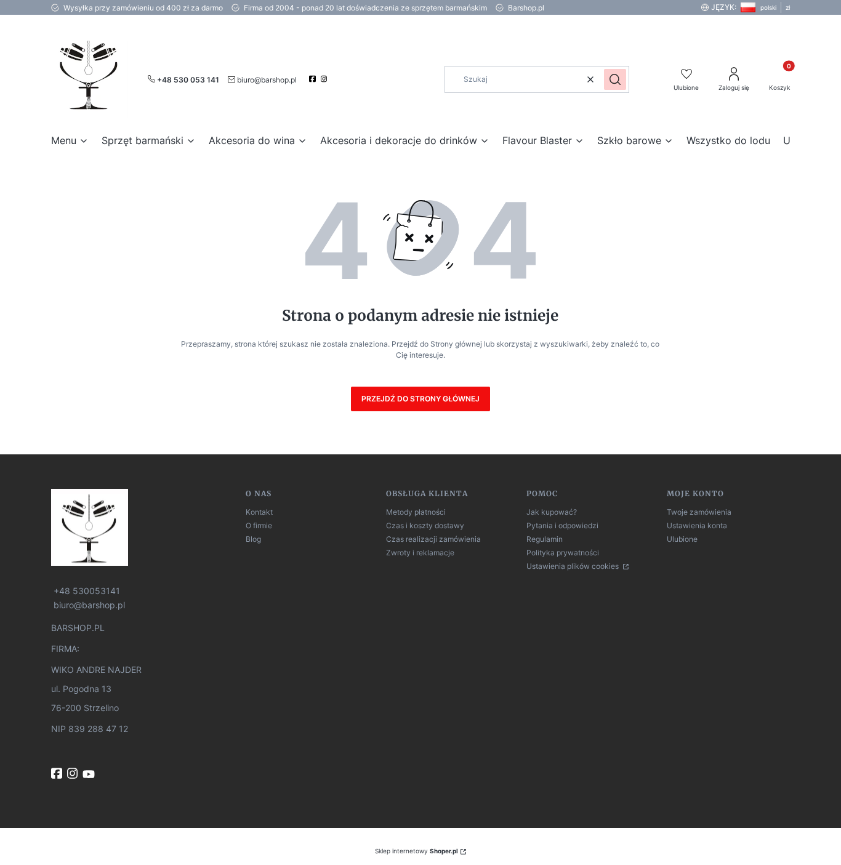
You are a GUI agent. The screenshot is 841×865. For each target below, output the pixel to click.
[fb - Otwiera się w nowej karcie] (58, 773)
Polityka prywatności (562, 552)
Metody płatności (416, 512)
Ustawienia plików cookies (573, 566)
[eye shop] (143, 527)
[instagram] (325, 78)
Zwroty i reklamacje (420, 552)
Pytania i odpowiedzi (562, 525)
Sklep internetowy (416, 851)
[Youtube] (89, 774)
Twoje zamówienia (699, 512)
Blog (253, 539)
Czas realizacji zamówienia (433, 539)
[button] (615, 79)
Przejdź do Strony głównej (420, 398)
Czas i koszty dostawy (425, 525)
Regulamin (544, 539)
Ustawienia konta (697, 525)
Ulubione (682, 539)
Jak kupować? (551, 512)
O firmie (259, 525)
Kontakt (259, 512)
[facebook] (313, 78)
